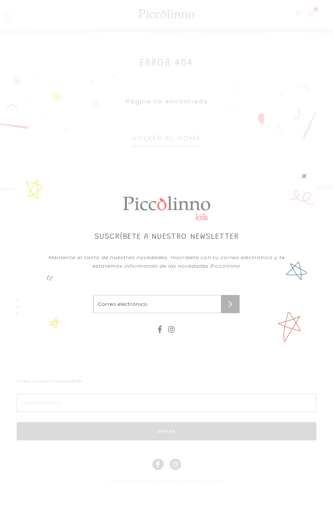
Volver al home (166, 138)
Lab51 (217, 481)
